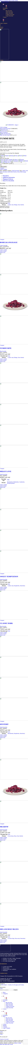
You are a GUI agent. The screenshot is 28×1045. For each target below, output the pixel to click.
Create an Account (4, 1039)
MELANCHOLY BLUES (9, 929)
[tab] (6, 176)
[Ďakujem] (21, 159)
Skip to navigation (4, 0)
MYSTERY (4, 724)
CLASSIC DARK (6, 623)
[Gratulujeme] (15, 160)
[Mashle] (25, 160)
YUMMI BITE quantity (7, 163)
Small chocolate (9, 12)
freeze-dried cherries (12, 171)
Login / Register (6, 1028)
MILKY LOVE (5, 471)
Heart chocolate (9, 13)
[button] (3, 251)
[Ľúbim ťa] (16, 159)
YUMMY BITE (5, 348)
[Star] (1, 162)
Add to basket (3, 166)
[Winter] (24, 155)
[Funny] (16, 155)
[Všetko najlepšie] (8, 159)
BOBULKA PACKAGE (8, 242)
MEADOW (4, 827)
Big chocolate (9, 10)
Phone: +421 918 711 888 (10, 959)
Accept (11, 1044)
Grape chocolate (9, 15)
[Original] (6, 155)
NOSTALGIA (3, 131)
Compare (5, 1026)
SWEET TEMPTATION (9, 576)
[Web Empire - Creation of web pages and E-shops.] (12, 984)
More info (4, 1044)
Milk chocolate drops (5, 135)
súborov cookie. (17, 1043)
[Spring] (11, 155)
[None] (2, 155)
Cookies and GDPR (7, 966)
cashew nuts (25, 170)
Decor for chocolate (4, 158)
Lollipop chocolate (10, 14)
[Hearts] (20, 155)
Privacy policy (6, 968)
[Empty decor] (6, 162)
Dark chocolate (3, 171)
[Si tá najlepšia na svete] (6, 160)
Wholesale (5, 970)
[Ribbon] (21, 160)
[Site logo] (4, 1)
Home (1, 128)
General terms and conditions (9, 969)
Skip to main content (13, 0)
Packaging (2, 154)
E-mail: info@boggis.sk (9, 961)
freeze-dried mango (21, 171)
